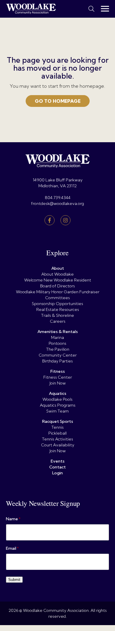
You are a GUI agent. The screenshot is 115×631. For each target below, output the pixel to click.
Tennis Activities (57, 439)
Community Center (58, 355)
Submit (14, 579)
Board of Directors (57, 286)
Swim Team (57, 411)
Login (57, 473)
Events (58, 461)
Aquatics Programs (57, 405)
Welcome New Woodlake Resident (57, 280)
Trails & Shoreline (57, 315)
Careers (57, 321)
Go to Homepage (57, 101)
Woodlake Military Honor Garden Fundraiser (57, 291)
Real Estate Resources (57, 309)
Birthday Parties (57, 361)
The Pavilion (57, 349)
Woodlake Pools (57, 399)
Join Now (58, 383)
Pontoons (57, 343)
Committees (57, 297)
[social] (50, 220)
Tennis (57, 427)
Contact (57, 467)
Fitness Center (57, 377)
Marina (57, 337)
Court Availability (57, 445)
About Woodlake (57, 274)
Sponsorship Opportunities (57, 303)
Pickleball (57, 433)
